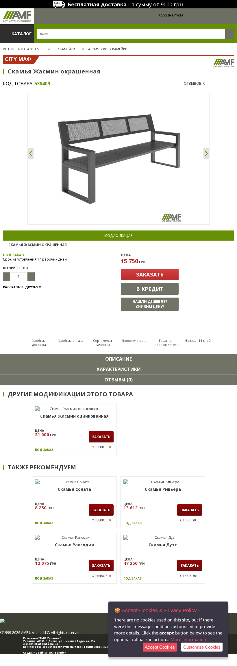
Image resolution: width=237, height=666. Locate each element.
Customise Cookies (202, 647)
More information (188, 639)
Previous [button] (31, 153)
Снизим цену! (150, 304)
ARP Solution (57, 652)
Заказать (150, 274)
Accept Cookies (160, 647)
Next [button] (206, 153)
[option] (118, 159)
